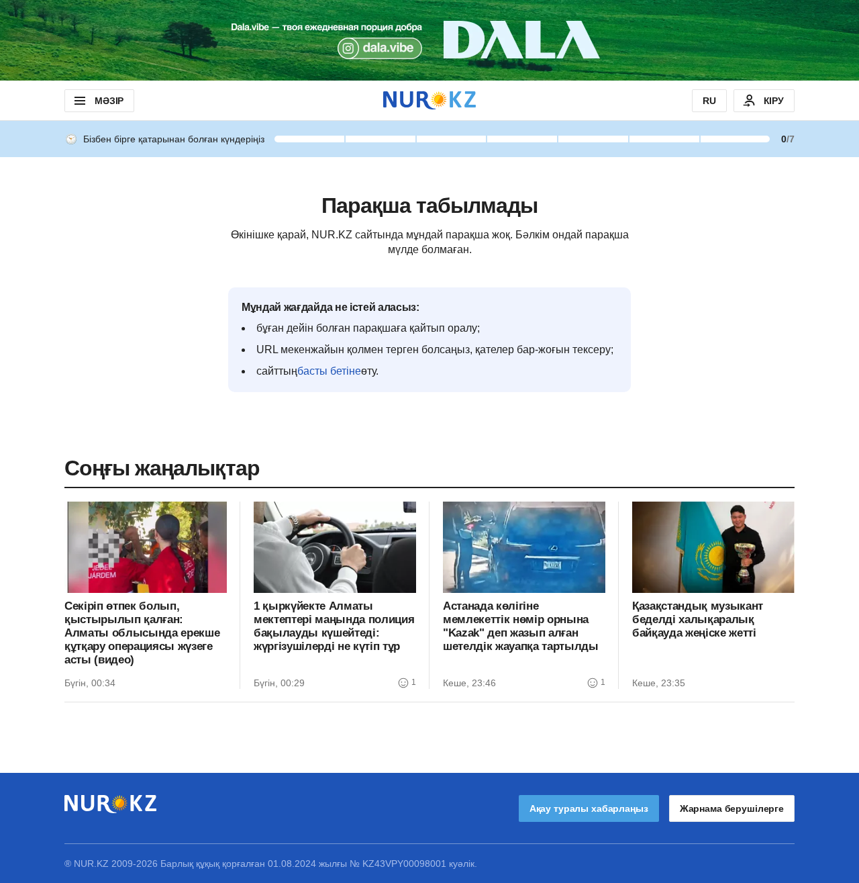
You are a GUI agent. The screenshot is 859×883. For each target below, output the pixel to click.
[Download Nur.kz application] (429, 40)
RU (709, 100)
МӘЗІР (109, 100)
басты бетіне (329, 371)
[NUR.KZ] (429, 100)
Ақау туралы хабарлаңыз (588, 808)
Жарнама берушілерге (732, 808)
